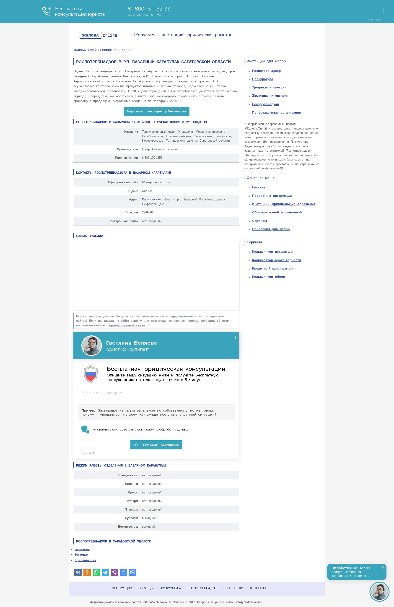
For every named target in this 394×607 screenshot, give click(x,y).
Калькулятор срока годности (276, 260)
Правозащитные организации (276, 112)
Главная (258, 187)
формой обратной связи (126, 325)
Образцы (145, 588)
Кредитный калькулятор (272, 268)
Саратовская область (158, 199)
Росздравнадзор (265, 104)
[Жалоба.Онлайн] (106, 35)
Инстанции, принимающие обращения (284, 204)
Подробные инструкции (272, 195)
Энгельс (81, 554)
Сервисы (259, 221)
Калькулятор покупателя (272, 251)
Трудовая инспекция (269, 87)
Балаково (82, 549)
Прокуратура (262, 79)
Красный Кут (85, 560)
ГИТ (227, 588)
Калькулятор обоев (268, 276)
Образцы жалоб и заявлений (277, 212)
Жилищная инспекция (270, 95)
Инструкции (122, 588)
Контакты (257, 588)
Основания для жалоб (271, 229)
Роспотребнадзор (266, 71)
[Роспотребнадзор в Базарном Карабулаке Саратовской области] (123, 572)
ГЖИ (240, 588)
